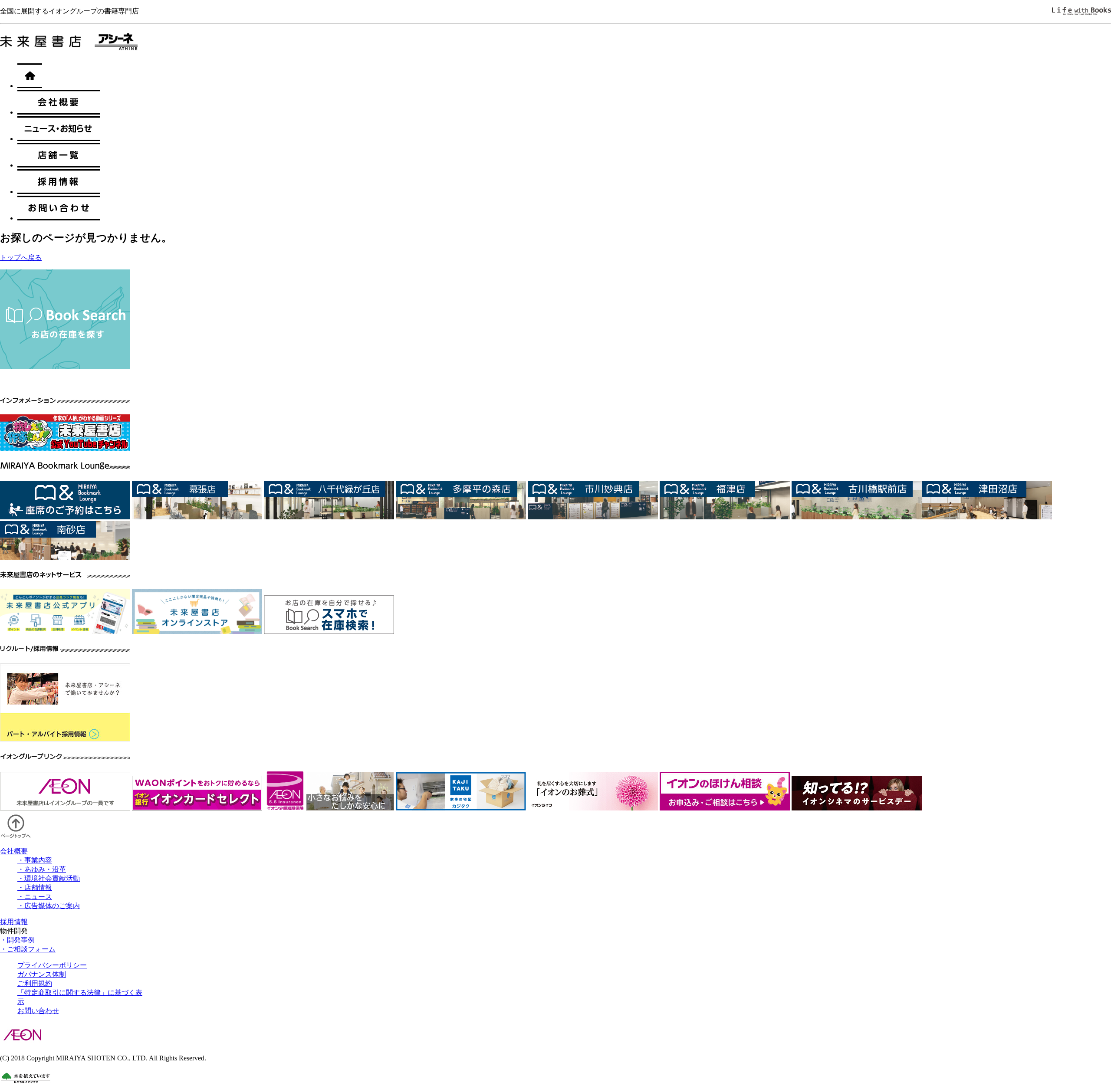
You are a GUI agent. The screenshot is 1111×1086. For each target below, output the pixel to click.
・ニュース (34, 896)
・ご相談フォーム (28, 949)
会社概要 (14, 851)
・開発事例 (17, 940)
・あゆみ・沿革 (41, 869)
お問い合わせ (38, 1010)
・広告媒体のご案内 (48, 905)
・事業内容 (34, 860)
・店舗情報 (34, 887)
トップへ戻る (21, 257)
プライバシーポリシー (52, 965)
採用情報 (14, 921)
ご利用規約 (34, 983)
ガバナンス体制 (41, 974)
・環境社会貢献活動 (48, 878)
